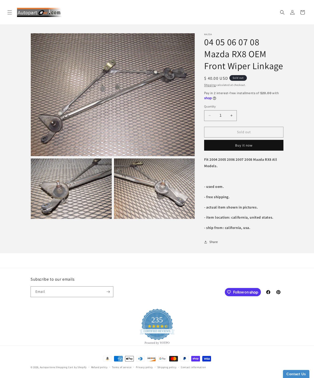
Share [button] (213, 242)
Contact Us (296, 374)
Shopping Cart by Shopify (71, 367)
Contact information (193, 367)
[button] (10, 12)
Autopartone (47, 367)
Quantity (210, 106)
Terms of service (121, 367)
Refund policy (99, 367)
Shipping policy (167, 367)
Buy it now (244, 145)
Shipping (210, 85)
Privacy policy (144, 367)
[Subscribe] (108, 291)
